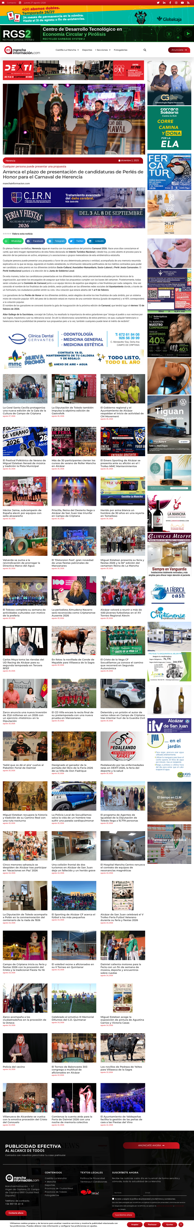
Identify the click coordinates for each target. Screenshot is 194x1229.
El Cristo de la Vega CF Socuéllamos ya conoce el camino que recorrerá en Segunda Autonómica (122, 664)
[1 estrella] (4, 234)
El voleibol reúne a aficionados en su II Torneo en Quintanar (73, 966)
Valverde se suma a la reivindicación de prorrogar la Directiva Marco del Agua (21, 563)
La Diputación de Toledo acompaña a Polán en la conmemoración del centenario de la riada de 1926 (25, 917)
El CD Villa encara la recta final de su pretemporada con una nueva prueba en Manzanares (72, 715)
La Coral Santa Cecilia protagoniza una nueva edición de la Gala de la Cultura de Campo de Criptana (24, 410)
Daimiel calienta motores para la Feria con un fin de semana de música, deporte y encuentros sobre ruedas (121, 968)
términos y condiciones (165, 1199)
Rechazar (152, 1224)
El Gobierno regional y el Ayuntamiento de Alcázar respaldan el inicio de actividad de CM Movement (122, 412)
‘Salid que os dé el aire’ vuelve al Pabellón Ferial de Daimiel (23, 766)
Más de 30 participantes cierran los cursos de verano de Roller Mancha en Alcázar (74, 463)
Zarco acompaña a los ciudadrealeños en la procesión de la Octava (24, 1020)
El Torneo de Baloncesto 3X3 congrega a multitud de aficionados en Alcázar (69, 1069)
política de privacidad (141, 1199)
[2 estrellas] (5, 234)
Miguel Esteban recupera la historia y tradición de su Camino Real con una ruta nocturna (25, 817)
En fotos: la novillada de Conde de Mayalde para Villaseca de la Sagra (73, 661)
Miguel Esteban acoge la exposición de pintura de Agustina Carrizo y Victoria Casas (122, 1020)
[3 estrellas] (7, 234)
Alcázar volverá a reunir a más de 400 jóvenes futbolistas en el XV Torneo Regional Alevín (121, 612)
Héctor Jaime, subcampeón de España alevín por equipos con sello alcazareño (22, 513)
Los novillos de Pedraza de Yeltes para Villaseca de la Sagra (121, 1068)
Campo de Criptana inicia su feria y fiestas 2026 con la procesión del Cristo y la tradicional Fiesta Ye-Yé (25, 967)
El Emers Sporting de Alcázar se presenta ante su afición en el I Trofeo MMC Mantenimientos (120, 463)
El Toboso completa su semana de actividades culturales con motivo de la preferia (24, 612)
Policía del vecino (14, 1066)
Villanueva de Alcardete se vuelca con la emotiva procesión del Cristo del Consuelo (25, 1119)
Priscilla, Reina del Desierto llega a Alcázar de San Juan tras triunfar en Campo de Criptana (73, 513)
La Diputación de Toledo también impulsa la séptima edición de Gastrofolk (73, 410)
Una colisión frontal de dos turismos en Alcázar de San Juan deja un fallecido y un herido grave (73, 867)
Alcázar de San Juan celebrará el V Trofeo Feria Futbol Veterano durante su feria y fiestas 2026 (122, 917)
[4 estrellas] (9, 234)
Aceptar (134, 1224)
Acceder (169, 804)
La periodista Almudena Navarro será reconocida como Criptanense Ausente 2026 (73, 612)
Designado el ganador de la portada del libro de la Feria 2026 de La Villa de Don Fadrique (72, 768)
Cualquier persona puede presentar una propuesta (34, 166)
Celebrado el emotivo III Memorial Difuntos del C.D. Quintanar (73, 1018)
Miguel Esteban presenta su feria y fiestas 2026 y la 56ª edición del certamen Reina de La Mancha (122, 563)
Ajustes (169, 1224)
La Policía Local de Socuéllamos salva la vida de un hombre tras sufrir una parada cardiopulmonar (73, 817)
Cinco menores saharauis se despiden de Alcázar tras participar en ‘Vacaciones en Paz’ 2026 (25, 867)
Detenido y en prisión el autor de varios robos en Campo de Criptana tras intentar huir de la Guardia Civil (123, 715)
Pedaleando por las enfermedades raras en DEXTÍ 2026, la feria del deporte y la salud (122, 768)
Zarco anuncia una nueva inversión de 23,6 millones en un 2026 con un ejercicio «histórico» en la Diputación (25, 716)
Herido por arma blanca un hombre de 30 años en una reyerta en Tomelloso (122, 513)
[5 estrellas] (10, 234)
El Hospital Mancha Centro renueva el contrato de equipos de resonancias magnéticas (123, 867)
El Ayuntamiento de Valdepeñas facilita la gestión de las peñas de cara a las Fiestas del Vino (121, 1119)
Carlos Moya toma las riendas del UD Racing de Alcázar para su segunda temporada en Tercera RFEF (23, 664)
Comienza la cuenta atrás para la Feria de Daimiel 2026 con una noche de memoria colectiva (72, 1119)
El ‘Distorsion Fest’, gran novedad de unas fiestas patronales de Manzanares (72, 563)
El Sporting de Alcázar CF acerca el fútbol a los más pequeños (73, 916)
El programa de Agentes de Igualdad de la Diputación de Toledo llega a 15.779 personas (119, 817)
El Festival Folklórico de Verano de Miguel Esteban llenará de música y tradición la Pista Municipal (24, 463)
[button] (67, 50)
